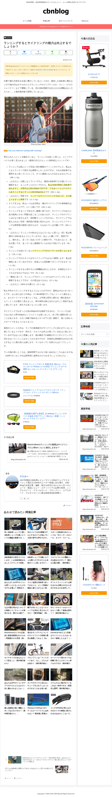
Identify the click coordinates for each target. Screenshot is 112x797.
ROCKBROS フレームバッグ (94, 247)
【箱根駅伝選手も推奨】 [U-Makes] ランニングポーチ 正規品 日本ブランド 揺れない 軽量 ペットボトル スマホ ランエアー (45, 416)
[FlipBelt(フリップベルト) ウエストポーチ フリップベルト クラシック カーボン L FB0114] (13, 395)
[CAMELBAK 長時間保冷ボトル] (94, 120)
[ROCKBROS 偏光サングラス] (94, 184)
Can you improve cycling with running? (25, 150)
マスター (24, 476)
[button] (66, 52)
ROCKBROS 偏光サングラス (94, 200)
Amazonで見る (29, 377)
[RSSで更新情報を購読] (28, 498)
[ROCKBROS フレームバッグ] (94, 231)
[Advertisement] (38, 735)
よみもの (8, 37)
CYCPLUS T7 (94, 74)
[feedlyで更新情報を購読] (24, 498)
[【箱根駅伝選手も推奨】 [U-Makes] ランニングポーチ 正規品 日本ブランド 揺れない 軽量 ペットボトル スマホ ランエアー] (13, 419)
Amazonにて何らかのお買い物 (45, 70)
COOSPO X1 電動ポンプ (94, 585)
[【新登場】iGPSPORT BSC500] (94, 283)
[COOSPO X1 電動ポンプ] (94, 569)
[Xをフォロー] (21, 498)
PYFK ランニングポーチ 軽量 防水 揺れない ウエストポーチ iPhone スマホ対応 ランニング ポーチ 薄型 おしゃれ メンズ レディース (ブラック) (45, 366)
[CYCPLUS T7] (94, 58)
